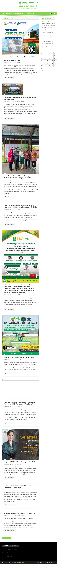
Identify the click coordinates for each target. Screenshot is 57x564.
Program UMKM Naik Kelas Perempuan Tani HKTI (19, 462)
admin (13, 62)
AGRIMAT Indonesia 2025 (12, 60)
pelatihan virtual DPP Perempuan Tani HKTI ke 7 (19, 357)
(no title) (44, 29)
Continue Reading (10, 77)
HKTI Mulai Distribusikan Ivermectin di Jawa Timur (20, 513)
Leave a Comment (20, 62)
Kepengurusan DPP (19, 13)
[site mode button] (51, 13)
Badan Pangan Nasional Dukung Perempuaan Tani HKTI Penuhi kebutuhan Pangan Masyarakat (48, 44)
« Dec (42, 70)
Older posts (6, 538)
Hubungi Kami (29, 13)
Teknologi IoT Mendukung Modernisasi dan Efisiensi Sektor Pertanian (47, 37)
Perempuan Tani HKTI (28, 6)
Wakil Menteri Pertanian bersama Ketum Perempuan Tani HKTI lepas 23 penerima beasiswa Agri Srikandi (48, 24)
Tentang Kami (9, 13)
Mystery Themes (23, 562)
